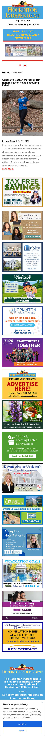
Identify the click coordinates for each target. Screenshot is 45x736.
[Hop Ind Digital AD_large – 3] (22, 258)
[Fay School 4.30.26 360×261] (22, 447)
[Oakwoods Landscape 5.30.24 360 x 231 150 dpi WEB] (22, 575)
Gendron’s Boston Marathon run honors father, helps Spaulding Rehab (21, 82)
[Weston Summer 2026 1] (22, 416)
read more (8, 169)
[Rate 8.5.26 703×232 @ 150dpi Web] (24, 51)
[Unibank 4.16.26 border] (22, 606)
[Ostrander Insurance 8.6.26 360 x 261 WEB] (22, 290)
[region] (22, 718)
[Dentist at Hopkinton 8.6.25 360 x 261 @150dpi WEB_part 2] (22, 226)
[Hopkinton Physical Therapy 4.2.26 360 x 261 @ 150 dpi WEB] (22, 322)
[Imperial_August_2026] (22, 193)
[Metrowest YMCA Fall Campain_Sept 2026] (22, 354)
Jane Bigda (10, 141)
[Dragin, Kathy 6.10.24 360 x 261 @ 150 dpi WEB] (22, 479)
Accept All (22, 724)
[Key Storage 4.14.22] (22, 638)
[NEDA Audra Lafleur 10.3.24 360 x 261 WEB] (22, 543)
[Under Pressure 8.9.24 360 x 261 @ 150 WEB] (22, 511)
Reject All (22, 730)
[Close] (42, 702)
